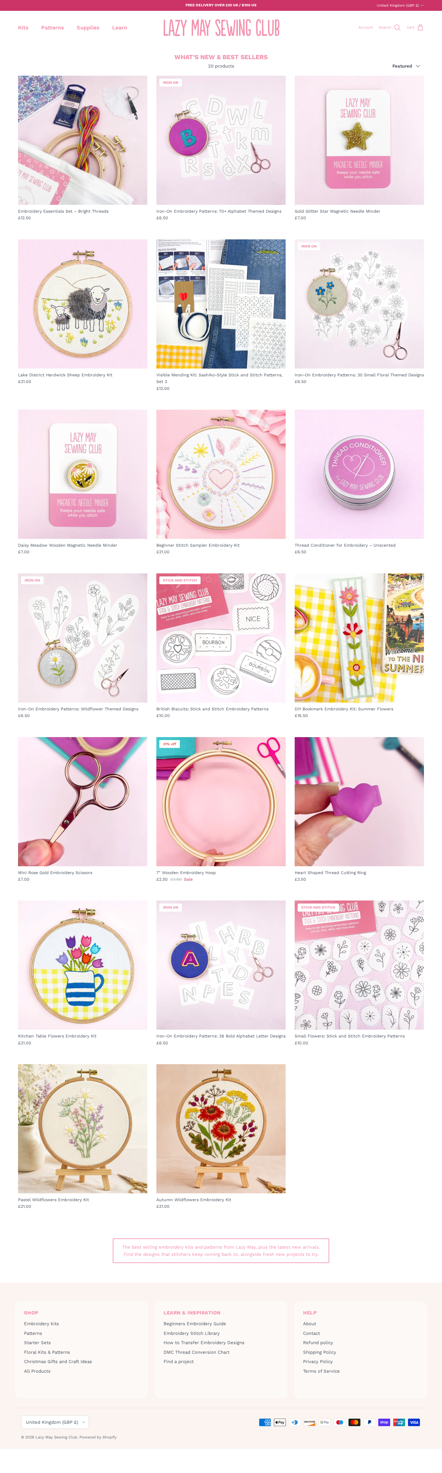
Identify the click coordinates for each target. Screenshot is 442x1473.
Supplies (88, 27)
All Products (37, 1371)
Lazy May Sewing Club (56, 1437)
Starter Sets (37, 1342)
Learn (119, 27)
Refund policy (318, 1342)
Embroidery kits (41, 1323)
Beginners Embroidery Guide (195, 1323)
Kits (23, 27)
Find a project (179, 1361)
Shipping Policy (319, 1352)
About (309, 1323)
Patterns (52, 27)
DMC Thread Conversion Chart (196, 1352)
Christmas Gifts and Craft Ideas (58, 1361)
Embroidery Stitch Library (192, 1333)
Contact (311, 1333)
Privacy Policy (318, 1361)
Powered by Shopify (98, 1437)
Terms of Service (321, 1371)
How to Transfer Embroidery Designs (204, 1342)
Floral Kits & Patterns (47, 1352)
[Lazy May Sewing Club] (221, 27)
